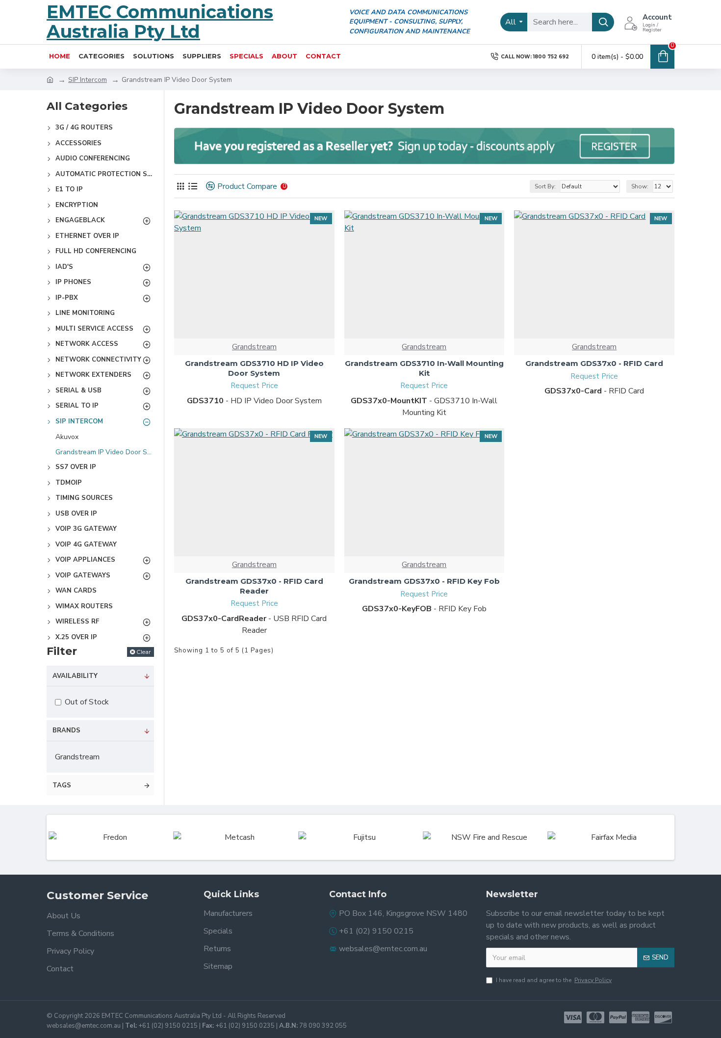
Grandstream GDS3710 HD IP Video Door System (254, 368)
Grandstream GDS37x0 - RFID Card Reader (254, 586)
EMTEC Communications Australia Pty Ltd (160, 21)
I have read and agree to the (554, 980)
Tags (61, 785)
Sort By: (545, 186)
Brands (66, 730)
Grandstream (254, 346)
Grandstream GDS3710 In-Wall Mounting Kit (424, 368)
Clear (143, 651)
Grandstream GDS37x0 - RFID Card (594, 363)
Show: (639, 186)
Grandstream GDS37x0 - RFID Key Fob (424, 581)
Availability (75, 676)
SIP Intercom (87, 79)
